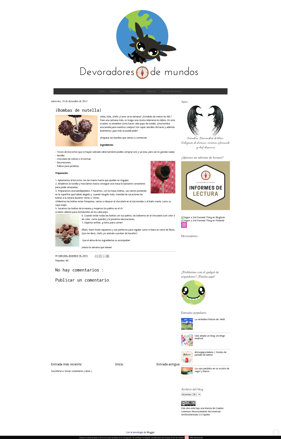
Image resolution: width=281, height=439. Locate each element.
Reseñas (115, 91)
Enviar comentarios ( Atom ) (78, 371)
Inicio (102, 91)
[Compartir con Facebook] (107, 256)
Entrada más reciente (66, 364)
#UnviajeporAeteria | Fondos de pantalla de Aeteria (210, 353)
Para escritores (133, 91)
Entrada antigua (168, 364)
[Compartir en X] (104, 256)
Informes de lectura (172, 91)
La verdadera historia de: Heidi (210, 319)
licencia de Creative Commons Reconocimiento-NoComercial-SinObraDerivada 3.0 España (202, 411)
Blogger (150, 432)
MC (67, 260)
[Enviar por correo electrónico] (96, 256)
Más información (196, 438)
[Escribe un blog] (100, 256)
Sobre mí (151, 91)
